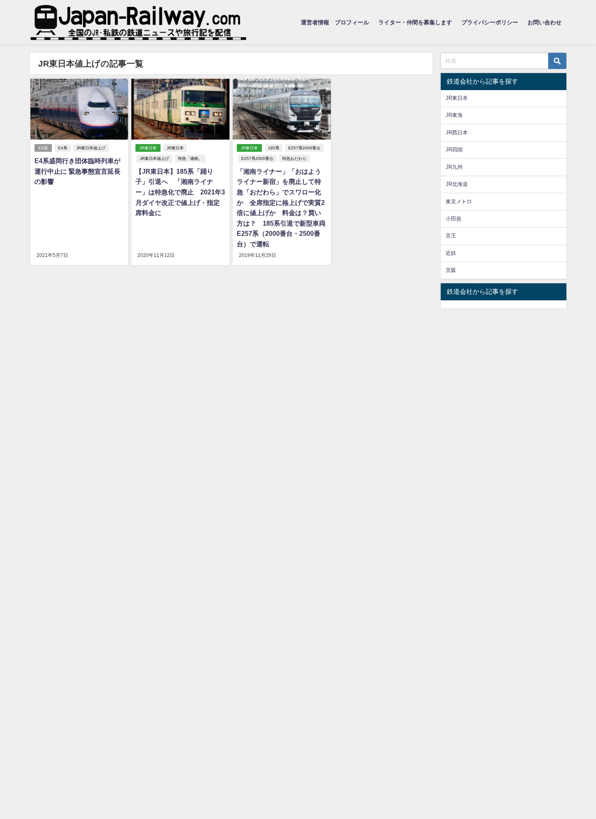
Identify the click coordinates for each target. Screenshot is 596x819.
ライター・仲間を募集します (415, 22)
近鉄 (451, 253)
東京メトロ (459, 201)
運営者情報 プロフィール (335, 22)
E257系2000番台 (304, 148)
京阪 (451, 270)
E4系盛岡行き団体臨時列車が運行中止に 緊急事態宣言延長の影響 (77, 171)
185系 (273, 148)
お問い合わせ (544, 22)
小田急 (453, 218)
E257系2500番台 (257, 158)
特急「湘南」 (190, 158)
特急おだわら (294, 158)
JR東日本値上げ (90, 148)
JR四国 (454, 149)
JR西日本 (457, 132)
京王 (451, 235)
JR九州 (454, 167)
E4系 (43, 148)
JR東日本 (148, 148)
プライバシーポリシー (489, 22)
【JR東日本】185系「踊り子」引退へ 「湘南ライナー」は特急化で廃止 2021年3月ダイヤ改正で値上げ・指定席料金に (180, 192)
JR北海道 (457, 184)
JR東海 (454, 115)
